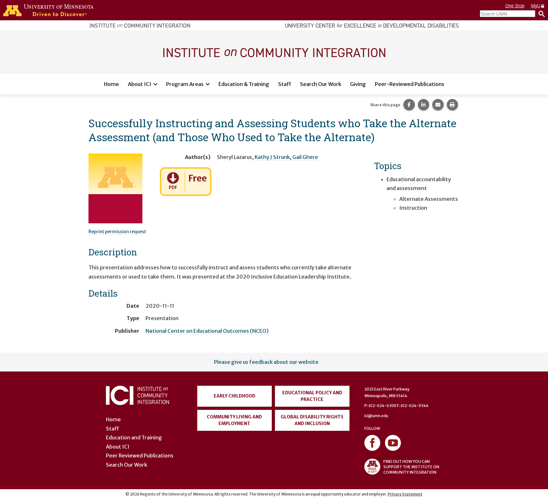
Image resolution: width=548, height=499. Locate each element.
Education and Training (134, 437)
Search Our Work (320, 84)
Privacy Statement (405, 494)
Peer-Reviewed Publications (409, 84)
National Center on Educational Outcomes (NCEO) (207, 331)
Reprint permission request (117, 231)
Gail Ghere (305, 157)
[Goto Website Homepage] (274, 52)
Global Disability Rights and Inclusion (312, 420)
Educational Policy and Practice (312, 396)
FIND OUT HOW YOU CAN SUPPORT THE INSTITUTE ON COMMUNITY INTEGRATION (411, 467)
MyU (535, 6)
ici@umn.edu (376, 415)
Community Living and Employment (234, 420)
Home (111, 84)
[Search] (540, 13)
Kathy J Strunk (272, 157)
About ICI (139, 84)
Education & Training (244, 84)
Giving (358, 84)
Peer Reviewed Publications (139, 455)
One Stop (515, 6)
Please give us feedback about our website (266, 362)
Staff (284, 84)
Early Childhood (234, 396)
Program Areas (185, 84)
